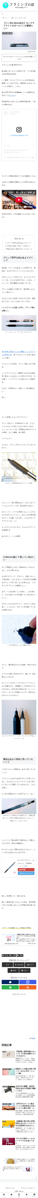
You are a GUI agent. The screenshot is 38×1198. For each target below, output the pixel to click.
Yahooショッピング (26, 873)
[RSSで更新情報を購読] (27, 987)
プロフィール (9, 1188)
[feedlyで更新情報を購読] (10, 987)
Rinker (25, 865)
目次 (16, 239)
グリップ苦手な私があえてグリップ (19, 243)
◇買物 (21, 955)
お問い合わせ (19, 1191)
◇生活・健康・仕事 (9, 955)
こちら (12, 95)
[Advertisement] (19, 1015)
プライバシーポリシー (28, 1188)
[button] (24, 970)
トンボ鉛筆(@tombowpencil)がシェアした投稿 (19, 157)
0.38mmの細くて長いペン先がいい (18, 246)
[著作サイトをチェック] (10, 982)
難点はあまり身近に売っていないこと (19, 249)
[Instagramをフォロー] (27, 982)
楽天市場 (22, 869)
